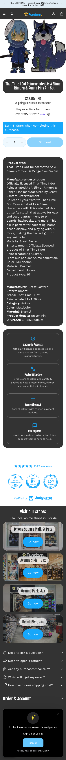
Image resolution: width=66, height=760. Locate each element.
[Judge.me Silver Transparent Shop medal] (15, 481)
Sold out (45, 142)
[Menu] (4, 14)
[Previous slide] (4, 4)
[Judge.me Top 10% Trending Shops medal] (50, 481)
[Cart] (62, 14)
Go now (32, 542)
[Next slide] (62, 4)
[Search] (12, 14)
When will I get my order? (26, 677)
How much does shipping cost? (30, 685)
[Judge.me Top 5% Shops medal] (33, 481)
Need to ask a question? (25, 652)
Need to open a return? (25, 661)
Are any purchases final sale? (29, 669)
